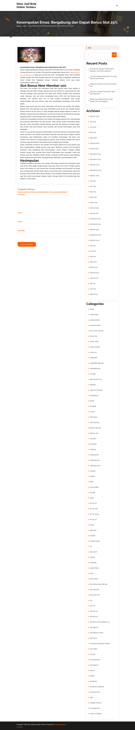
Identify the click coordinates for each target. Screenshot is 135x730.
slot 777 (92, 606)
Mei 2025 (93, 192)
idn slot (92, 412)
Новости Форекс (96, 713)
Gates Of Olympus (96, 390)
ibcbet (92, 401)
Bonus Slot (93, 336)
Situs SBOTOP (95, 595)
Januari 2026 (94, 149)
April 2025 (93, 197)
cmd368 (93, 374)
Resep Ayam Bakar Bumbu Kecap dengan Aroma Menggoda (101, 100)
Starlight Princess (95, 703)
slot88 (92, 676)
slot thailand (94, 665)
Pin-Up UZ (93, 519)
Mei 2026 (93, 132)
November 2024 (95, 224)
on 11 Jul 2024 (30, 61)
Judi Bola (93, 438)
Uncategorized (95, 708)
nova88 (92, 492)
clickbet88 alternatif (96, 363)
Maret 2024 (94, 267)
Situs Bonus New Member (98, 584)
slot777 (92, 670)
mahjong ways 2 (95, 465)
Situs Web (21, 230)
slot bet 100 (94, 611)
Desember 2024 (95, 219)
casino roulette (95, 347)
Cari (89, 48)
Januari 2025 (94, 213)
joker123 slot (94, 433)
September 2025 (95, 170)
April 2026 (93, 138)
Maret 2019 (93, 294)
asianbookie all (95, 320)
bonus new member (96, 331)
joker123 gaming (95, 428)
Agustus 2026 (94, 116)
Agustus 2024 (94, 240)
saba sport (93, 552)
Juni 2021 (93, 289)
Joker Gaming (94, 422)
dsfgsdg (93, 385)
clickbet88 (93, 358)
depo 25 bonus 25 (96, 379)
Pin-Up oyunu (94, 514)
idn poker (93, 406)
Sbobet (92, 557)
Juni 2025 (93, 186)
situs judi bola (94, 589)
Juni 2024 (93, 251)
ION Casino (93, 417)
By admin (40, 61)
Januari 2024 (94, 278)
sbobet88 (93, 562)
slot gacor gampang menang (100, 643)
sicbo (91, 573)
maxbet (92, 476)
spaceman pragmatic (97, 687)
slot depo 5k (94, 627)
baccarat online (95, 325)
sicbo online (94, 579)
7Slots (92, 309)
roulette (92, 536)
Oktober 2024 (94, 229)
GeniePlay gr (94, 395)
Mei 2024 (93, 256)
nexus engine (94, 487)
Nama (20, 212)
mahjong (93, 449)
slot (24, 26)
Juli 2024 (93, 246)
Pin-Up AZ (93, 503)
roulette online (95, 541)
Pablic (92, 498)
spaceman (93, 681)
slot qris (92, 654)
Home (19, 26)
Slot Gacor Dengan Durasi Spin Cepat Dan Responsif (102, 93)
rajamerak (93, 530)
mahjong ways (95, 460)
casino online (94, 341)
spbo (91, 697)
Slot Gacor (93, 638)
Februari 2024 (94, 273)
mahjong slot (94, 455)
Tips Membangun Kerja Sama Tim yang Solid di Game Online (103, 77)
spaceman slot (95, 692)
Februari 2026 (94, 143)
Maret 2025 (94, 202)
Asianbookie (94, 314)
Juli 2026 (93, 122)
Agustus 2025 (94, 175)
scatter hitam (94, 568)
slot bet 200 (94, 616)
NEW (91, 482)
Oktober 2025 (94, 165)
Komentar (21, 194)
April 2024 (93, 262)
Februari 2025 (94, 208)
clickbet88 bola (95, 368)
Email (20, 221)
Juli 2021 (93, 283)
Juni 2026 (93, 127)
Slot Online (93, 649)
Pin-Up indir (94, 509)
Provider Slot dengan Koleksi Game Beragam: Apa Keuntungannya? (102, 70)
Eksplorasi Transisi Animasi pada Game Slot (103, 85)
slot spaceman (95, 660)
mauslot (92, 471)
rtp (91, 546)
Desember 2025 (95, 154)
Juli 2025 (93, 181)
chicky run (93, 352)
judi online (93, 444)
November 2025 (95, 159)
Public (92, 525)
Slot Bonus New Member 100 (100, 622)
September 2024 (95, 235)
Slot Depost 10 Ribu (96, 633)
